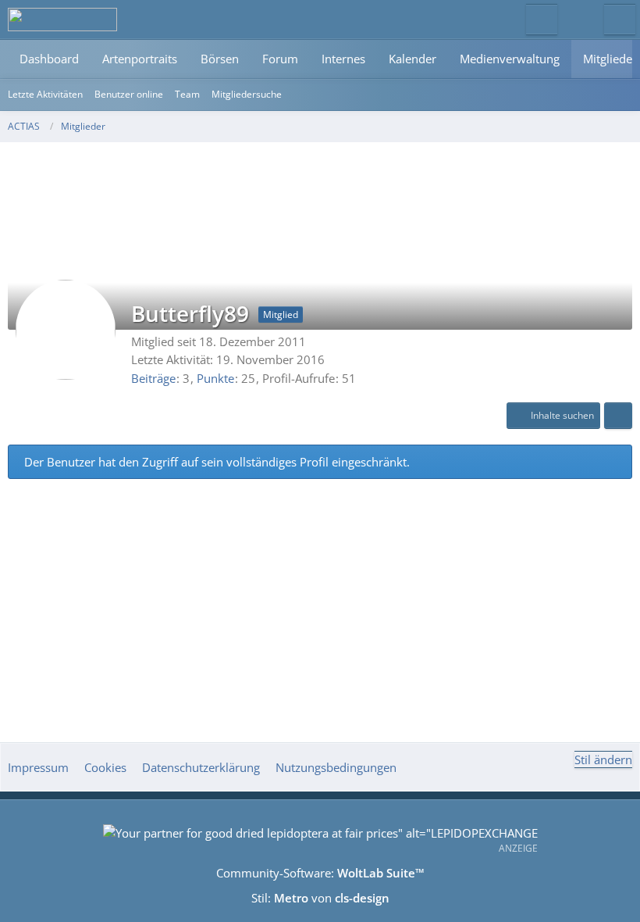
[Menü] (619, 19)
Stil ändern (603, 759)
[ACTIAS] (62, 19)
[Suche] (541, 19)
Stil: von (320, 898)
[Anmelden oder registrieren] (580, 19)
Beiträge (153, 378)
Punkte (215, 378)
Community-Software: (320, 873)
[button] (553, 415)
